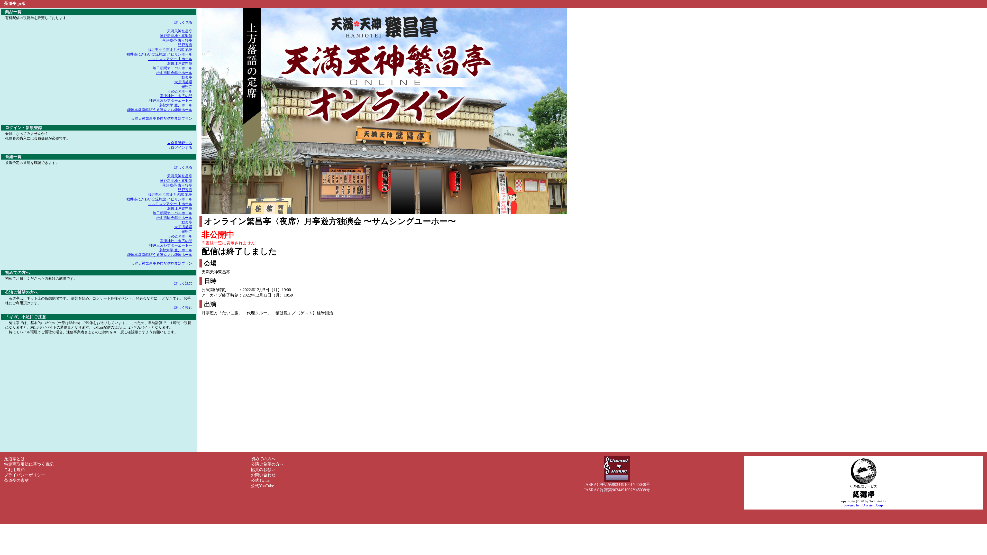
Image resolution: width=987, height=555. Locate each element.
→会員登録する (179, 143)
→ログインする (179, 148)
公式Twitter (261, 480)
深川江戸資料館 (179, 64)
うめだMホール (180, 91)
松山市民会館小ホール (174, 73)
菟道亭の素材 (16, 480)
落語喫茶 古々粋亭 (177, 40)
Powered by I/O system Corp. (864, 505)
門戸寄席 (185, 45)
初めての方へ (263, 459)
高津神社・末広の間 (176, 96)
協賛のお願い (263, 469)
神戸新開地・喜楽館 (176, 36)
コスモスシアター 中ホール (170, 59)
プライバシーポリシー (24, 475)
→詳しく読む (181, 283)
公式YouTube (262, 486)
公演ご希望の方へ (267, 464)
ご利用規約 (14, 469)
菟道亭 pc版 (15, 3)
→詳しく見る (181, 22)
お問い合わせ (263, 475)
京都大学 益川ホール (175, 105)
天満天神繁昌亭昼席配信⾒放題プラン (161, 119)
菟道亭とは (14, 459)
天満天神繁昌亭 (179, 31)
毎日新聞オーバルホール (172, 68)
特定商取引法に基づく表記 (28, 464)
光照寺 (186, 87)
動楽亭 (186, 77)
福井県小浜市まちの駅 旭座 (170, 50)
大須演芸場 (183, 82)
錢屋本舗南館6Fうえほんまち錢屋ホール (159, 110)
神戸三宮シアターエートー (170, 101)
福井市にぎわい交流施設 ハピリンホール (159, 54)
